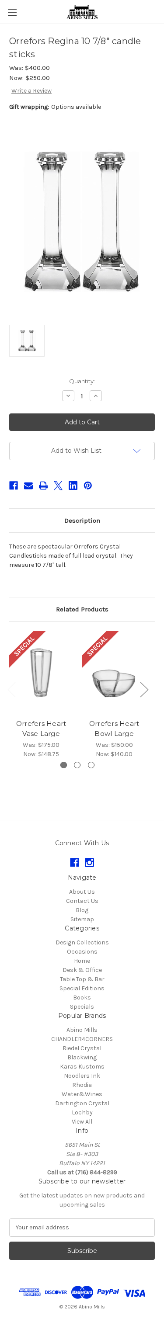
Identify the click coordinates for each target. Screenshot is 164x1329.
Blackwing (82, 1057)
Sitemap (82, 919)
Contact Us (82, 901)
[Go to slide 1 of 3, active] (63, 765)
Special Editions (82, 988)
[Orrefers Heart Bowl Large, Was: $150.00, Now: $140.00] (114, 672)
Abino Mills (82, 1030)
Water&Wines (82, 1094)
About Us (82, 891)
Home (82, 961)
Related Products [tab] (82, 609)
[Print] (43, 485)
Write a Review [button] (31, 90)
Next (144, 689)
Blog (82, 910)
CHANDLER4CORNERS (82, 1039)
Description (82, 520)
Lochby (82, 1112)
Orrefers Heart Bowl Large (114, 728)
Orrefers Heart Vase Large (41, 728)
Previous (11, 689)
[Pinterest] (88, 485)
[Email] (28, 485)
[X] (58, 485)
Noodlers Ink (82, 1075)
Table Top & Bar (82, 979)
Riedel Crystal (82, 1048)
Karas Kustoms (82, 1066)
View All (82, 1121)
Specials (82, 1006)
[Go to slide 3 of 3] (91, 765)
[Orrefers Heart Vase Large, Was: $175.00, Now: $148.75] (41, 672)
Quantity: (82, 381)
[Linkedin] (73, 485)
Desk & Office (82, 970)
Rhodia (82, 1085)
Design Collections (82, 942)
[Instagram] (89, 862)
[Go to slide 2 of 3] (77, 765)
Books (82, 997)
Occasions (82, 951)
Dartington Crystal (82, 1103)
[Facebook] (13, 485)
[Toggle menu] (12, 12)
